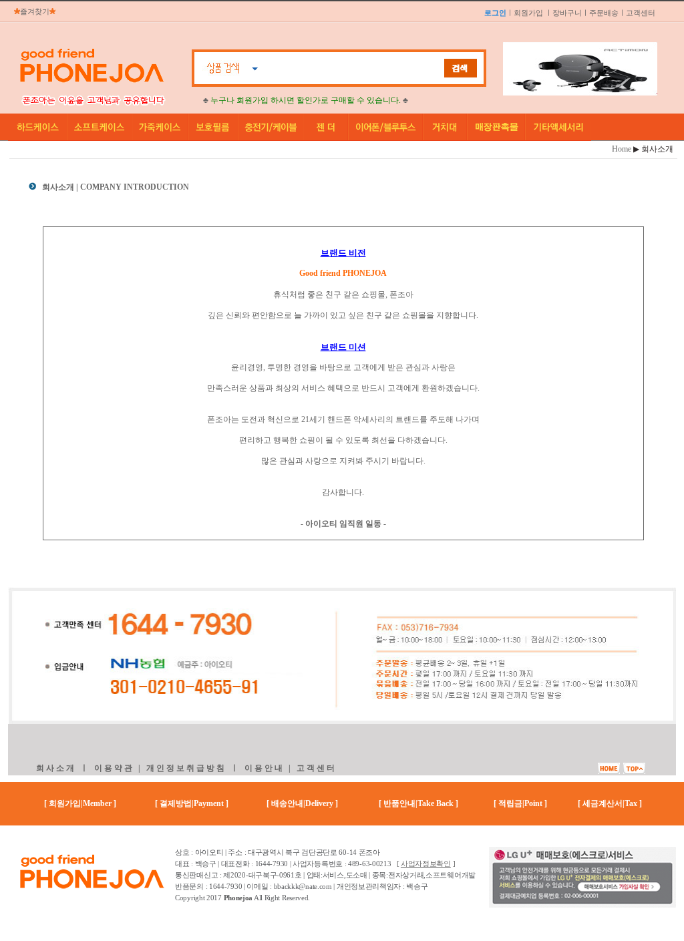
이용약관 (114, 768)
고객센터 (640, 13)
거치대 (445, 127)
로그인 (495, 13)
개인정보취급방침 (186, 768)
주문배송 (604, 13)
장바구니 (567, 13)
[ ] (426, 864)
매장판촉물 (497, 127)
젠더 (326, 127)
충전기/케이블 (271, 127)
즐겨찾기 (34, 11)
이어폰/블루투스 (386, 127)
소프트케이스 (100, 127)
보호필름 (213, 127)
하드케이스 (38, 127)
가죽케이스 (160, 127)
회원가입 (528, 13)
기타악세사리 (558, 127)
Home (621, 149)
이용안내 (264, 768)
